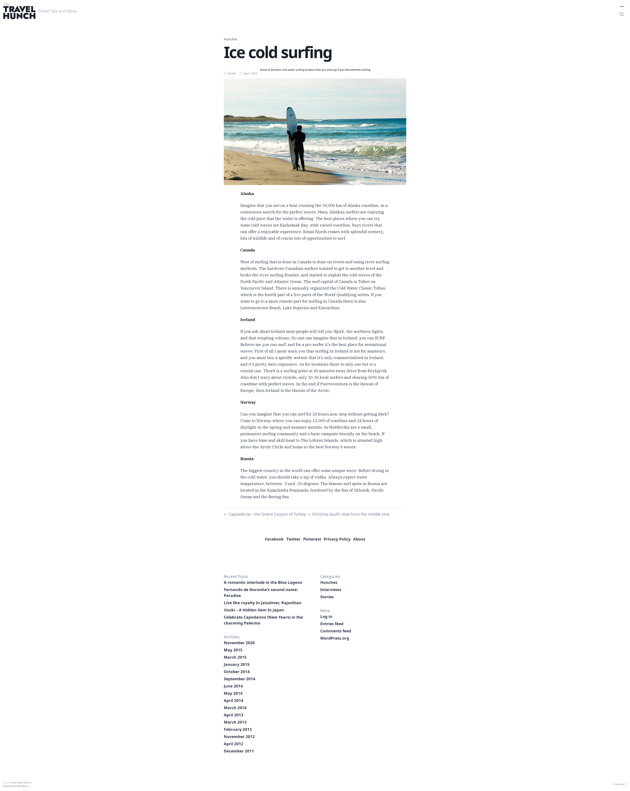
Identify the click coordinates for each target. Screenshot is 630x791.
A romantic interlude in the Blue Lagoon (263, 582)
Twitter (293, 539)
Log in (326, 616)
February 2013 (238, 729)
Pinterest (312, 539)
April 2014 (233, 700)
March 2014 (235, 707)
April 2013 (233, 715)
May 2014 (233, 693)
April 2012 (233, 743)
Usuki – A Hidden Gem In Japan (254, 610)
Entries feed (331, 623)
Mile (233, 73)
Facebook (274, 539)
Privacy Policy (337, 539)
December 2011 (239, 751)
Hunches (230, 39)
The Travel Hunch (21, 782)
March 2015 (235, 657)
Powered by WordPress (16, 786)
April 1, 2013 (250, 73)
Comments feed (335, 631)
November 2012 (239, 736)
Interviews (330, 589)
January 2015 (237, 664)
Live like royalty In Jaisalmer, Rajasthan (262, 602)
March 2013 (235, 722)
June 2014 (233, 686)
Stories (327, 596)
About (359, 539)
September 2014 (239, 678)
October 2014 (237, 671)
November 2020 (239, 642)
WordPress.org (334, 638)
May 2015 (233, 650)
